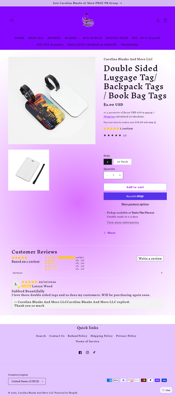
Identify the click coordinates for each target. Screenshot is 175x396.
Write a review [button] (150, 258)
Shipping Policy (102, 336)
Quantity (109, 168)
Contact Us (56, 336)
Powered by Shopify (66, 393)
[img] (30, 281)
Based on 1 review (26, 261)
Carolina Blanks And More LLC (36, 393)
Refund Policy (77, 336)
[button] (11, 20)
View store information (123, 222)
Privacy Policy (126, 336)
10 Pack (124, 162)
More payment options (135, 204)
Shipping (109, 116)
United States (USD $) (25, 381)
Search (41, 336)
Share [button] (111, 233)
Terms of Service (87, 341)
